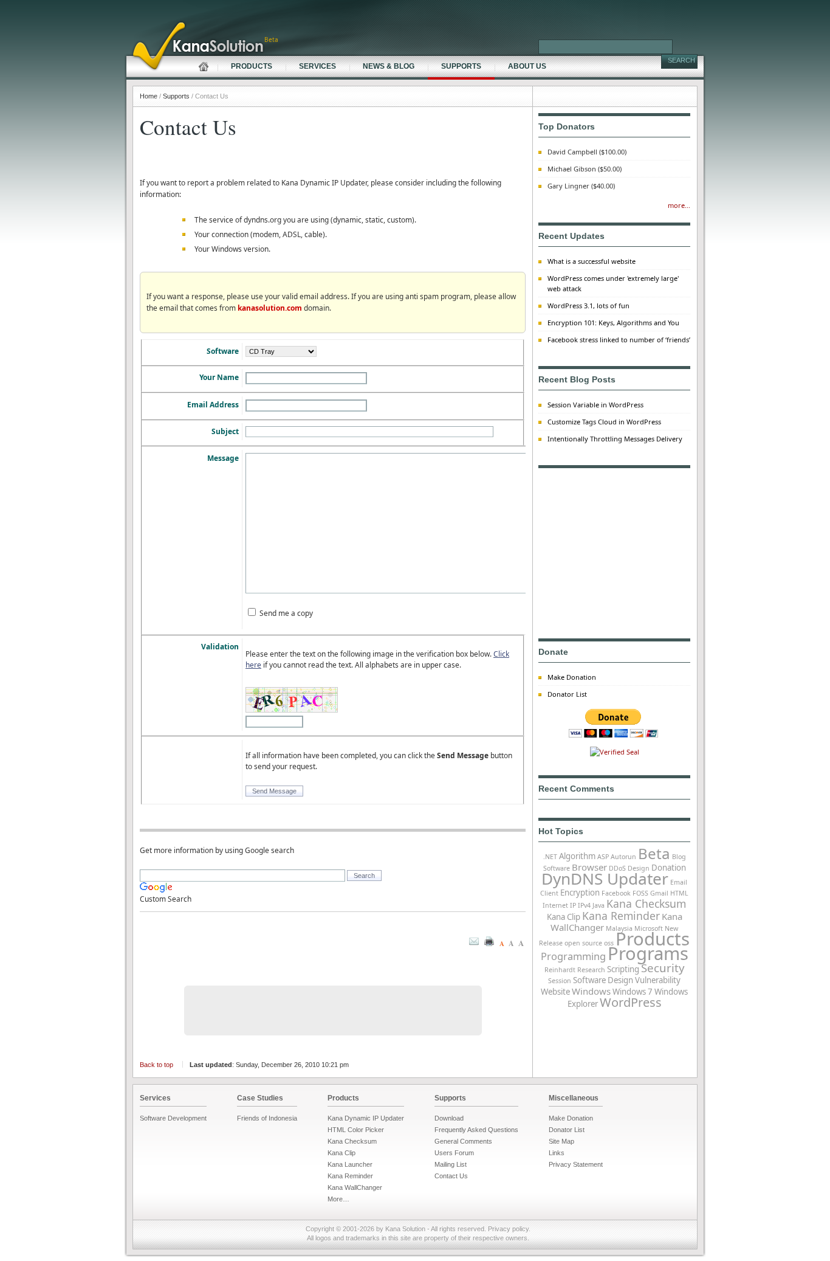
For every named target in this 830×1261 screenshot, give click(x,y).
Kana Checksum (646, 903)
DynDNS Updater (604, 879)
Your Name (219, 377)
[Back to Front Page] (191, 61)
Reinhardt (559, 970)
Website (555, 991)
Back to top (156, 1064)
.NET (550, 856)
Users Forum (454, 1152)
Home (148, 96)
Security (662, 967)
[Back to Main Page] (127, 5)
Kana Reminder (621, 915)
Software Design (603, 980)
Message (223, 458)
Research (591, 970)
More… (338, 1199)
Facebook (616, 893)
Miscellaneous (573, 1098)
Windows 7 (632, 991)
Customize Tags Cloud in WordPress (604, 421)
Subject (225, 431)
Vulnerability (658, 980)
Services (155, 1098)
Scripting (623, 969)
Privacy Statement (576, 1164)
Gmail (659, 893)
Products (653, 939)
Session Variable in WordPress (595, 404)
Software (223, 351)
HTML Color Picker (356, 1129)
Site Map (561, 1141)
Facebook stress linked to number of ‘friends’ (618, 339)
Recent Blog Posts (577, 379)
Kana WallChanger (355, 1187)
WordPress (631, 1002)
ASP (603, 856)
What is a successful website (591, 261)
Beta (654, 853)
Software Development (173, 1118)
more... (679, 205)
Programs (648, 953)
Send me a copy (286, 613)
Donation (668, 867)
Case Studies (260, 1098)
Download (449, 1118)
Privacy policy (508, 1228)
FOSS (640, 893)
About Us (527, 66)
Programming (573, 956)
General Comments (463, 1141)
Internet (555, 905)
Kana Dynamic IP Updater (366, 1118)
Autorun (623, 856)
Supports (450, 1098)
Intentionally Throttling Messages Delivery (614, 438)
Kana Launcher (350, 1164)
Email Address (213, 404)
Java (598, 905)
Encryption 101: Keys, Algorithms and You (613, 322)
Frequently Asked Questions (476, 1129)
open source (583, 943)
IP (573, 905)
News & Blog (388, 66)
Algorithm (577, 856)
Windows (591, 991)
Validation (220, 646)
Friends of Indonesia (267, 1118)
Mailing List (450, 1164)
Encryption (580, 892)
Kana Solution (405, 1228)
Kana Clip (563, 916)
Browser (589, 867)
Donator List (567, 694)
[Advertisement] (333, 1010)
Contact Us (451, 1176)
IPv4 (584, 905)
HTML (679, 893)
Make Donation (571, 677)
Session (559, 980)
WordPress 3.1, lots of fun (588, 305)
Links (556, 1152)
